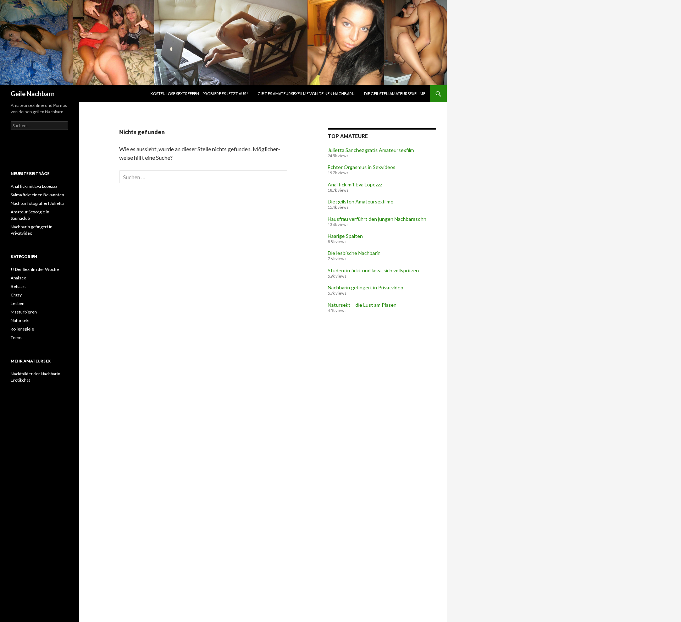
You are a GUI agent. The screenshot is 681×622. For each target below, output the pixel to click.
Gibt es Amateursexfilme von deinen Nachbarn (306, 93)
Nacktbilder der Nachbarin (35, 373)
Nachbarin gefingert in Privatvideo (365, 287)
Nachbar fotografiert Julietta (37, 203)
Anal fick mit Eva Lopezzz (355, 184)
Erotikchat (20, 380)
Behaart (18, 286)
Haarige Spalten (345, 236)
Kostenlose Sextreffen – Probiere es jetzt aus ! (199, 93)
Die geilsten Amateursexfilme (394, 93)
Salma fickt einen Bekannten (37, 194)
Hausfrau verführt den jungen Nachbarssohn (377, 219)
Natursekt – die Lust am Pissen (362, 305)
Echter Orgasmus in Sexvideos (361, 167)
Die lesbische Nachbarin (354, 253)
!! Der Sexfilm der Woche (35, 269)
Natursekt (20, 320)
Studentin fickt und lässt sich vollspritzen (373, 270)
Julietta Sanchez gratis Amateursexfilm (371, 150)
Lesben (17, 303)
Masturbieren (24, 312)
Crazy (16, 295)
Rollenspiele (22, 329)
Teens (16, 337)
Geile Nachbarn (33, 94)
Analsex (18, 277)
